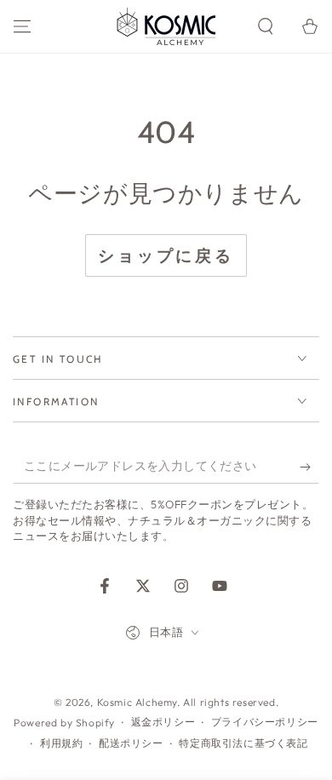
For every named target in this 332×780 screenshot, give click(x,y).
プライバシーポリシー (264, 721)
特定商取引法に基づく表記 (243, 743)
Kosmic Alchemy (137, 702)
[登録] (309, 466)
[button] (265, 26)
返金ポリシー (163, 721)
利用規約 (61, 743)
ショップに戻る (166, 255)
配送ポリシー (131, 743)
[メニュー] (22, 26)
